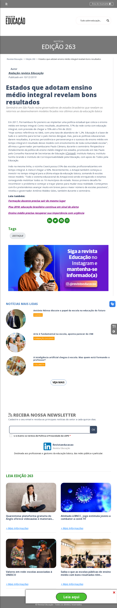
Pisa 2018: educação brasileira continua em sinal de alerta (43, 207)
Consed (70, 153)
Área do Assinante (100, 3)
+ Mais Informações (17, 528)
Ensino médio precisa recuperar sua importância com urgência (46, 213)
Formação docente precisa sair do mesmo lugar (37, 201)
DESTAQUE (17, 235)
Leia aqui (71, 596)
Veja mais (58, 382)
